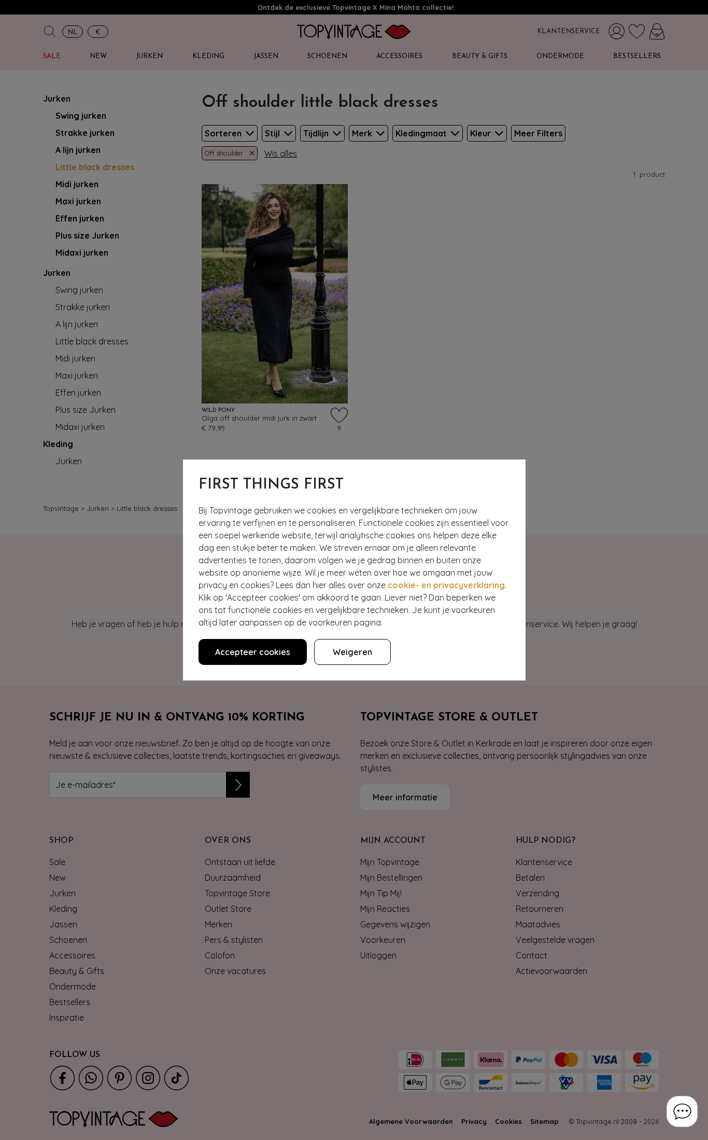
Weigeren (352, 652)
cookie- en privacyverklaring (446, 585)
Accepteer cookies (252, 652)
